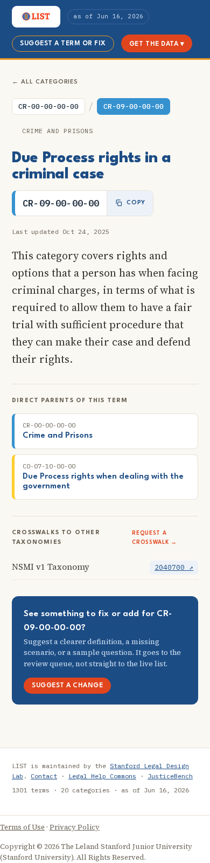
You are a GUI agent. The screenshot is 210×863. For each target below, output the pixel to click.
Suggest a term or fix (63, 43)
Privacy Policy (75, 827)
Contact (44, 776)
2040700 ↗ (174, 567)
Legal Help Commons (102, 776)
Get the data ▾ (156, 44)
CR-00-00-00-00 (48, 106)
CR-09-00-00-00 (133, 106)
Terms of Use (22, 827)
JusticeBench (170, 776)
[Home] (36, 16)
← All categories (45, 82)
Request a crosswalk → (154, 537)
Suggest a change (67, 685)
